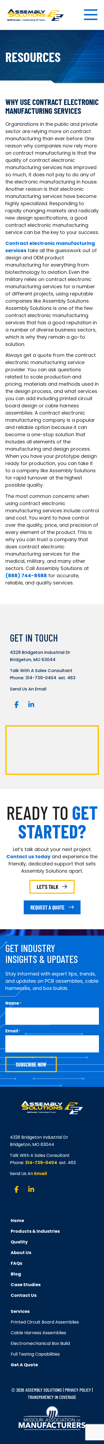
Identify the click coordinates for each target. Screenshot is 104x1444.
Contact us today (28, 856)
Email (40, 1173)
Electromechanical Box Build (40, 1343)
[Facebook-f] (16, 704)
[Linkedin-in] (31, 704)
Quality (19, 1242)
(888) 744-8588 (26, 575)
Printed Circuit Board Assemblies (45, 1322)
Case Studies (26, 1285)
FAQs (16, 1263)
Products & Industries (35, 1231)
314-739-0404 (40, 678)
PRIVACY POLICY (78, 1390)
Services (20, 1311)
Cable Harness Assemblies (38, 1333)
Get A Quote (24, 1365)
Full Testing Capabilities (35, 1354)
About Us (21, 1253)
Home (17, 1220)
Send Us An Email (28, 689)
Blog (16, 1274)
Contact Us (24, 1295)
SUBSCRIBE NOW (31, 1064)
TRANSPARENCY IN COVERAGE (52, 1397)
